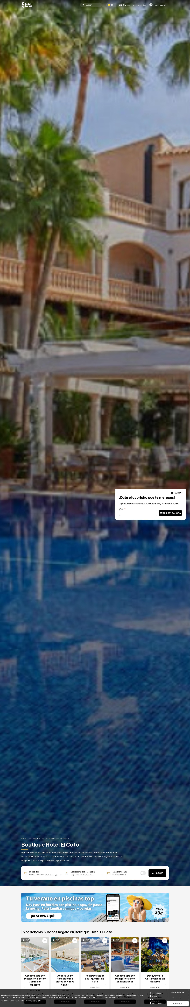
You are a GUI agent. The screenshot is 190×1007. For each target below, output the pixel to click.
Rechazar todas (178, 998)
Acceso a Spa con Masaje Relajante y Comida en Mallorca (35, 980)
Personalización (158, 1003)
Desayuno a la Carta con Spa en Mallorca (155, 978)
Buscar (159, 873)
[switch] (143, 873)
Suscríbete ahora (170, 513)
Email (121, 509)
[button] (85, 874)
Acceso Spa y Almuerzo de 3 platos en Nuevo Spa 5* (65, 980)
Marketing (155, 1000)
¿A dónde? (34, 872)
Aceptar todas (177, 1003)
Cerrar (178, 493)
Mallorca (64, 838)
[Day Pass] (95, 907)
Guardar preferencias (177, 992)
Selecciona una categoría (83, 872)
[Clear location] (56, 875)
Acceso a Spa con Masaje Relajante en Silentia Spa (125, 978)
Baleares (50, 838)
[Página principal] (27, 5)
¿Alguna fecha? (119, 872)
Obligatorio (156, 993)
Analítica (155, 996)
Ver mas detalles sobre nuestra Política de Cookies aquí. (21, 1000)
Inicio (24, 838)
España (36, 838)
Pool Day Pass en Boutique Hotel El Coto (95, 978)
